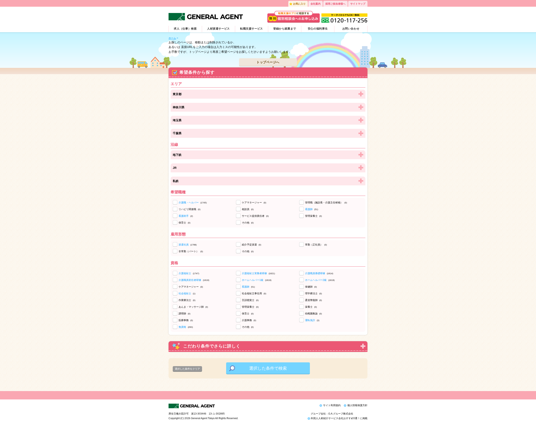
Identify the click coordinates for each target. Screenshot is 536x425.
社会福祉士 (185, 293)
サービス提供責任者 (255, 215)
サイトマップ (357, 3)
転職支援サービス (251, 28)
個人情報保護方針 (357, 405)
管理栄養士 (313, 215)
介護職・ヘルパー (189, 202)
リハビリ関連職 (189, 209)
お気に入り (299, 3)
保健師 (311, 286)
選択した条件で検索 (268, 368)
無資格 (182, 327)
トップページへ (268, 62)
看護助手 (184, 215)
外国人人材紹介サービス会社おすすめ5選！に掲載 (338, 418)
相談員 (248, 209)
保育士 (184, 222)
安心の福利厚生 (318, 28)
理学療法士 (313, 293)
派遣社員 (184, 244)
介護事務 (249, 320)
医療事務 (186, 320)
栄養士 (311, 306)
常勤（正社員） (316, 244)
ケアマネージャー (254, 202)
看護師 (309, 209)
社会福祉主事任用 (254, 293)
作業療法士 (187, 300)
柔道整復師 (313, 300)
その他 (248, 222)
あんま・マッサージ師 (193, 306)
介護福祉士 (185, 273)
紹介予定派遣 (251, 244)
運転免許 (310, 320)
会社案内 (316, 3)
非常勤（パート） (191, 251)
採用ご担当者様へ (335, 3)
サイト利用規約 (332, 405)
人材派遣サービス (218, 28)
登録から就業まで (284, 28)
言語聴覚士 (250, 300)
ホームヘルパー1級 (252, 280)
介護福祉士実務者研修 (254, 273)
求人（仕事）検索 (185, 28)
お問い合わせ (350, 28)
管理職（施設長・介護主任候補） (326, 202)
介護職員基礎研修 (315, 273)
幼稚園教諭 (313, 313)
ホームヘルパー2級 (316, 280)
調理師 (184, 313)
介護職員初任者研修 (190, 280)
